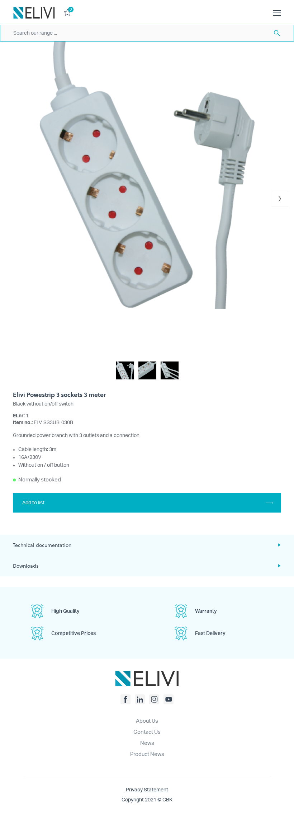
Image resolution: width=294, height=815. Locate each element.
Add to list (33, 502)
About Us (147, 721)
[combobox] (147, 33)
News (147, 743)
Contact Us (147, 732)
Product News (147, 754)
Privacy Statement (147, 789)
